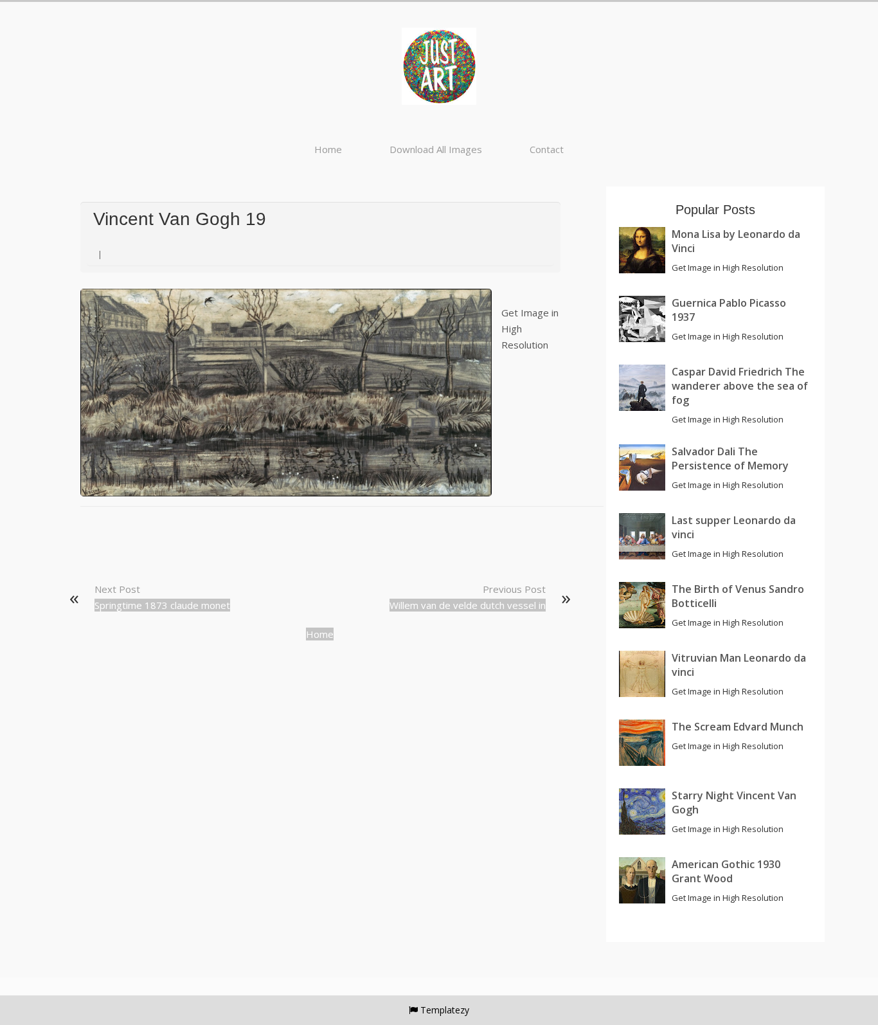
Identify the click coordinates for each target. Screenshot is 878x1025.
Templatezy (444, 1010)
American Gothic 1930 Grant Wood (726, 871)
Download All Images (436, 149)
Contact (547, 149)
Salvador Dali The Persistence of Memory (730, 458)
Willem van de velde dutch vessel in (468, 605)
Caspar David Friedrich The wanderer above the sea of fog (740, 386)
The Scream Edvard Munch (737, 727)
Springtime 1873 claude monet (162, 605)
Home (328, 149)
